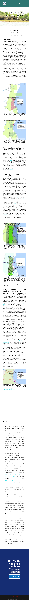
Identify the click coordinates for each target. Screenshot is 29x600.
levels (12, 211)
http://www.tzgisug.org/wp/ (10, 389)
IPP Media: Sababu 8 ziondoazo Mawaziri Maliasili (14, 566)
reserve (18, 197)
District (14, 203)
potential (11, 169)
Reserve (5, 214)
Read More (14, 576)
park (23, 198)
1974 (11, 160)
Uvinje (17, 210)
